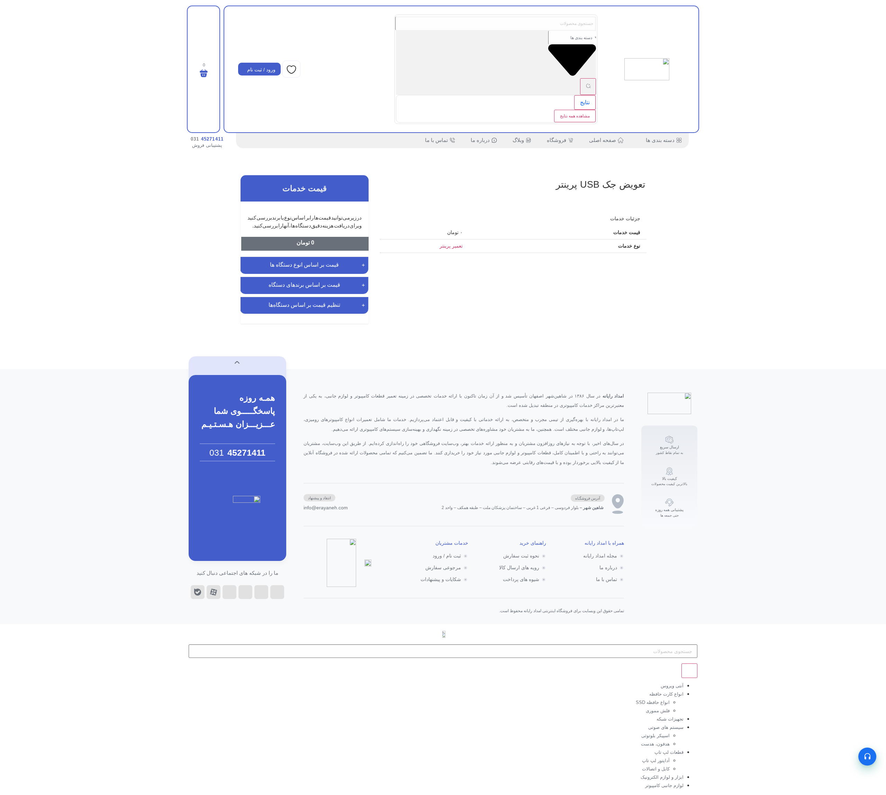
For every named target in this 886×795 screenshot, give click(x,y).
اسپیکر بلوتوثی (655, 735)
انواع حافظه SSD (653, 702)
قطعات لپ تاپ (669, 752)
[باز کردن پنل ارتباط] (867, 757)
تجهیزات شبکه (670, 719)
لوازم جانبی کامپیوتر (664, 785)
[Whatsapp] (277, 592)
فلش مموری (658, 710)
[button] (588, 498)
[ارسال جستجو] (588, 86)
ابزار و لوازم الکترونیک (662, 777)
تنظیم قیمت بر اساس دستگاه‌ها (304, 305)
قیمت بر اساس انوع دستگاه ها (304, 265)
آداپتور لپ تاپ (656, 760)
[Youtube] (229, 592)
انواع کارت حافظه (666, 694)
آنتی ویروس (672, 685)
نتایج (585, 102)
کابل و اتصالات (656, 768)
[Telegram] (245, 592)
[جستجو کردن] (689, 670)
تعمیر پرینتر (451, 246)
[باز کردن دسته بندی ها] (641, 140)
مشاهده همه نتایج (575, 116)
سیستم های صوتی (666, 727)
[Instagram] (261, 592)
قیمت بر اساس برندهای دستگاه (304, 285)
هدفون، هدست (655, 744)
